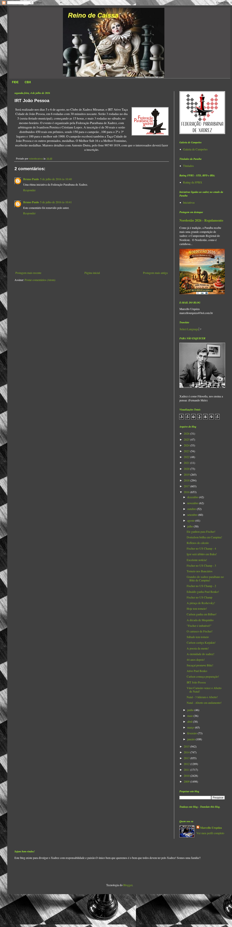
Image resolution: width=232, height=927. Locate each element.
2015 (187, 746)
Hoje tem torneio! (197, 608)
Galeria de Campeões (195, 149)
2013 (187, 758)
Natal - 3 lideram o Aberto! (202, 697)
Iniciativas (189, 202)
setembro (192, 515)
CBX (28, 82)
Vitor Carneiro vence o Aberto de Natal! (204, 689)
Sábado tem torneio (198, 637)
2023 (187, 451)
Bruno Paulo (31, 179)
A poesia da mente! (198, 648)
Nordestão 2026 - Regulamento (201, 220)
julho (190, 526)
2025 (187, 439)
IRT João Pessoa (196, 682)
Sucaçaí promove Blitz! (200, 665)
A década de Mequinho (200, 620)
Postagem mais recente (28, 273)
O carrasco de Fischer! (199, 631)
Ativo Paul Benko (197, 671)
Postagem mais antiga (155, 273)
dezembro (193, 497)
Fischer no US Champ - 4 (201, 548)
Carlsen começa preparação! (203, 676)
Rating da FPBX (192, 182)
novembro (193, 503)
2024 (187, 445)
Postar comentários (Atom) (40, 280)
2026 (187, 433)
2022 (187, 457)
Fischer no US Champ (199, 597)
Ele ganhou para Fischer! (201, 531)
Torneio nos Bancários (199, 571)
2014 (187, 752)
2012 (187, 764)
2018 (187, 480)
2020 (187, 469)
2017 (187, 486)
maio (190, 716)
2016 (187, 492)
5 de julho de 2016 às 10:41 (56, 202)
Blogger (127, 885)
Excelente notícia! (197, 560)
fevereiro (192, 733)
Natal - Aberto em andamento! (204, 703)
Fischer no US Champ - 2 (201, 586)
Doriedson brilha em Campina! (204, 537)
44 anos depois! (196, 659)
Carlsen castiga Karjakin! (201, 642)
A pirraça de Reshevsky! (201, 603)
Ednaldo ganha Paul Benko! (203, 592)
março (191, 727)
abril (190, 721)
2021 (187, 463)
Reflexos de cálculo (198, 543)
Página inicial (92, 273)
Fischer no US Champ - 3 (201, 565)
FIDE (15, 82)
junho (190, 710)
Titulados (188, 166)
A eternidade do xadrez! (200, 654)
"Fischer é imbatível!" (199, 626)
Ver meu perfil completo (210, 833)
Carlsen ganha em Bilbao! (201, 614)
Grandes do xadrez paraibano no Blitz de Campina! (205, 578)
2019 (187, 474)
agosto (191, 520)
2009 (187, 781)
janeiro (191, 739)
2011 (187, 770)
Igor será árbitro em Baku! (202, 554)
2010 (187, 776)
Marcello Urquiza (211, 828)
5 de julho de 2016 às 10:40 (56, 179)
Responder (29, 190)
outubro (192, 509)
